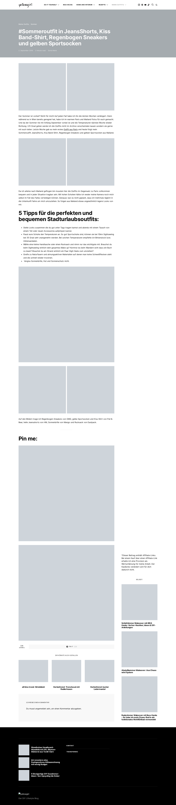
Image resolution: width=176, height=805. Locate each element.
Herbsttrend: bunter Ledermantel (99, 688)
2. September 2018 (26, 50)
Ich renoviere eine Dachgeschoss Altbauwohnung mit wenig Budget (45, 762)
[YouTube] (145, 5)
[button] (156, 5)
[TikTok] (149, 5)
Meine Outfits (118, 5)
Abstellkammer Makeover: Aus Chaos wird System (139, 671)
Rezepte (102, 5)
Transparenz (72, 752)
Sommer (34, 24)
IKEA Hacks (68, 5)
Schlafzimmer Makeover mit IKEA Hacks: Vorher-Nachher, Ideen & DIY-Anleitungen (139, 625)
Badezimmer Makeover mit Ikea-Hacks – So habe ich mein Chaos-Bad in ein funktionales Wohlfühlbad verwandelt (139, 717)
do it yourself (50, 5)
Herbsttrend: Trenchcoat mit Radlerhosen (66, 688)
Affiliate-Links (149, 555)
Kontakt (70, 746)
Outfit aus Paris (71, 129)
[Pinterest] (142, 5)
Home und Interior (84, 5)
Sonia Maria (52, 50)
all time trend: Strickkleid (33, 687)
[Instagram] (139, 5)
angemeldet (40, 708)
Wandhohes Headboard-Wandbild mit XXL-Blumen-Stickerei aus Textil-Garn (43, 749)
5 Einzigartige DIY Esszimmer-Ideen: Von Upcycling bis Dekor (45, 775)
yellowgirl (25, 4)
